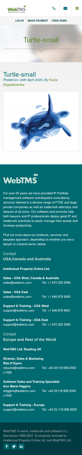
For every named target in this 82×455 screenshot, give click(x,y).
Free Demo (59, 20)
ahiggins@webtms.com (19, 390)
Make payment (38, 20)
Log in (19, 20)
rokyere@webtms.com (19, 367)
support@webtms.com (18, 310)
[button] (76, 8)
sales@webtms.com (17, 282)
